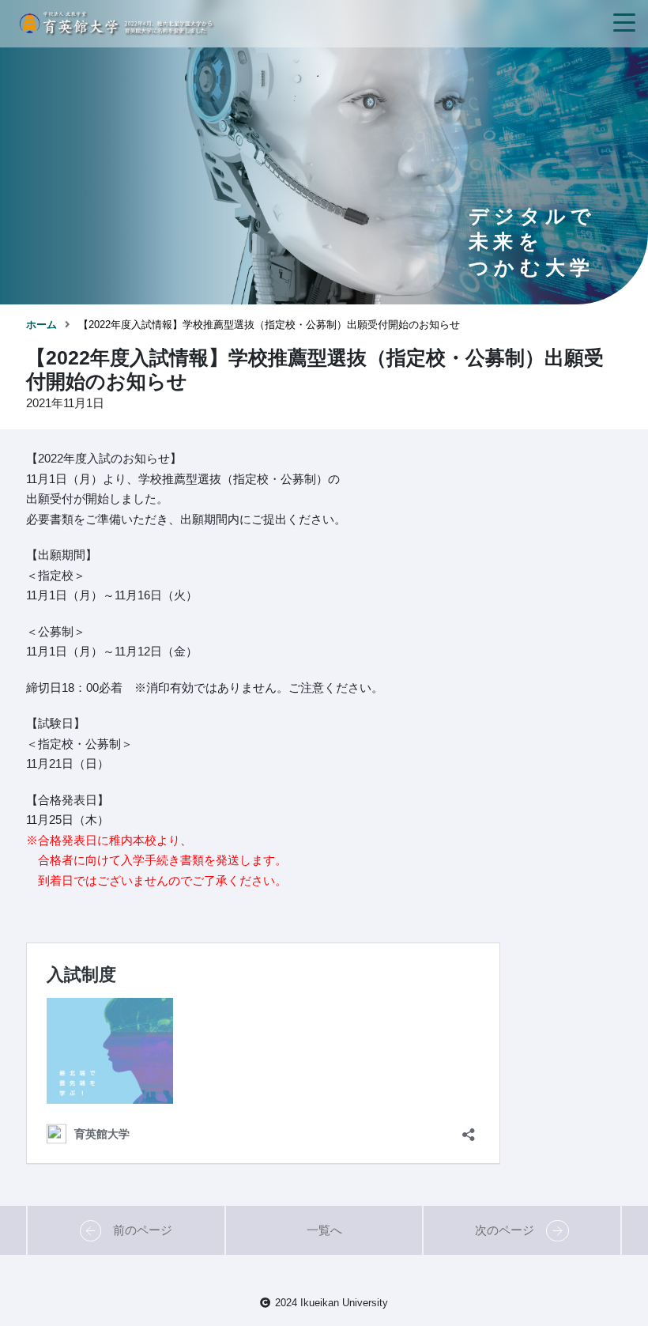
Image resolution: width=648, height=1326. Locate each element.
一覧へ (324, 1230)
